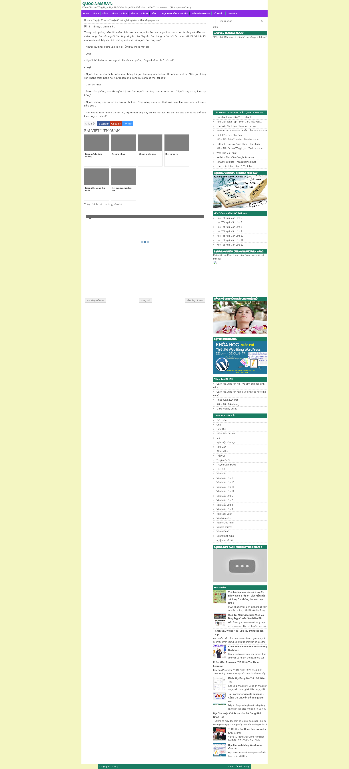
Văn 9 (124, 13)
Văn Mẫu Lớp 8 (224, 504)
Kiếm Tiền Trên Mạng (227, 404)
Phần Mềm (222, 451)
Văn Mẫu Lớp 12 (225, 491)
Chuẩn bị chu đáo (147, 154)
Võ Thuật (218, 13)
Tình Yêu (221, 469)
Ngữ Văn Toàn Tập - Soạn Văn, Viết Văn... (239, 121)
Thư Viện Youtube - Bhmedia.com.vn (236, 126)
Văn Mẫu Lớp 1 (224, 478)
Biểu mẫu (221, 420)
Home (86, 13)
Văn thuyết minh (225, 536)
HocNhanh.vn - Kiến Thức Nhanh (233, 117)
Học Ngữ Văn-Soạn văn (175, 13)
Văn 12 (155, 13)
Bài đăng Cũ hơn (195, 300)
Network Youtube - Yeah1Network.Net (236, 161)
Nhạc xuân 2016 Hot (227, 399)
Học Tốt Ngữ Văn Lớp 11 (229, 240)
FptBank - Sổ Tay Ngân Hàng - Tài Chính (238, 144)
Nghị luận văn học (225, 442)
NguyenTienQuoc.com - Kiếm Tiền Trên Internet (241, 130)
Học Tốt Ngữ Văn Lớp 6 (229, 218)
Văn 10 (134, 13)
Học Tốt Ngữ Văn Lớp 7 (229, 222)
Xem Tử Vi (232, 13)
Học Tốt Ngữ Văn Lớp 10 (229, 235)
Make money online (226, 408)
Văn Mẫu (221, 473)
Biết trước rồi (171, 154)
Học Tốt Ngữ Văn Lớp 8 (229, 227)
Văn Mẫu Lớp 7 (224, 500)
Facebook (103, 123)
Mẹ (218, 438)
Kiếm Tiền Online (201, 13)
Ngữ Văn (221, 446)
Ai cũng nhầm (118, 154)
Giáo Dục (221, 429)
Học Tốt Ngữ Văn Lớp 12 (229, 244)
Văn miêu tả (222, 531)
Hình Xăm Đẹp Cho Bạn (229, 135)
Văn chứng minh (225, 522)
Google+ (116, 123)
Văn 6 (96, 13)
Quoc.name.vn (97, 3)
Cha (218, 424)
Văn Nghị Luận (224, 513)
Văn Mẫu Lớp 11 (225, 487)
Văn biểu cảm (223, 518)
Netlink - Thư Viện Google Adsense (235, 157)
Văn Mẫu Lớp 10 (225, 482)
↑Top (230, 766)
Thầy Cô (220, 455)
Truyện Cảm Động (226, 464)
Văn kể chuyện (224, 527)
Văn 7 (105, 13)
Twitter (127, 123)
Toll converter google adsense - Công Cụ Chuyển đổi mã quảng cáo (246, 697)
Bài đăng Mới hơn (95, 300)
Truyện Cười (223, 460)
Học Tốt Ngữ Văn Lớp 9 (229, 231)
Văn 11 (144, 13)
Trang (247, 766)
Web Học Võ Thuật (226, 153)
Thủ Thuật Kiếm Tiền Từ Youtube (234, 166)
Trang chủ (145, 300)
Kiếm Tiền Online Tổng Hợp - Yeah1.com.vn (239, 148)
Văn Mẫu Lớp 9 (224, 509)
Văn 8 (115, 13)
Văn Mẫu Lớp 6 (224, 496)
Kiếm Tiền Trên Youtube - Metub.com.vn (237, 139)
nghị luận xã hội (224, 540)
